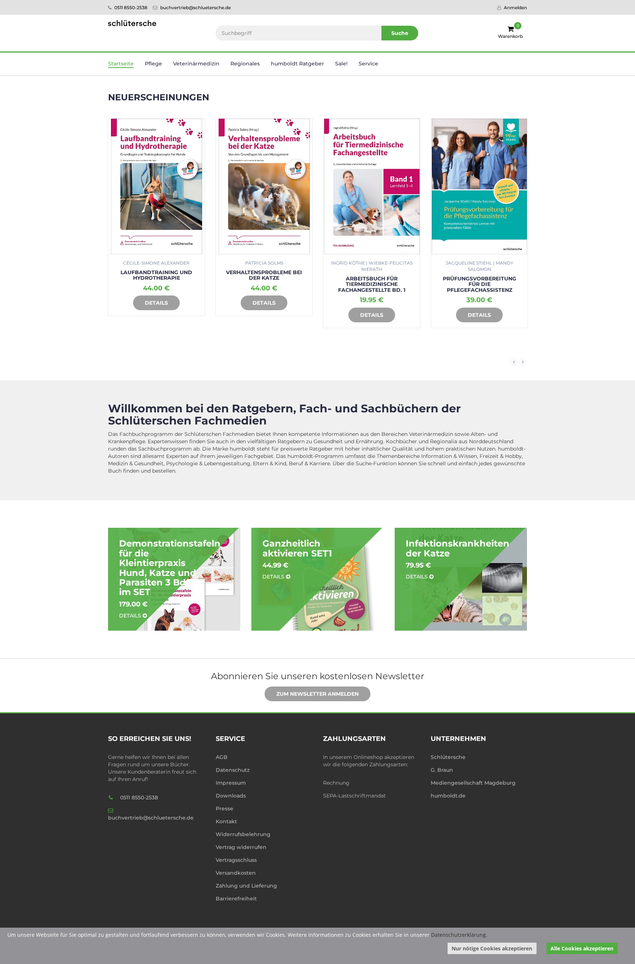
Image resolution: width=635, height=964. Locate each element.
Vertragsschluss (236, 860)
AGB (221, 757)
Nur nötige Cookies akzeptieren (492, 948)
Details (156, 303)
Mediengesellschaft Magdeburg (473, 783)
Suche (399, 33)
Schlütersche (448, 757)
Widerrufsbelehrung (243, 834)
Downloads (231, 795)
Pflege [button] (153, 63)
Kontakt (226, 821)
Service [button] (368, 63)
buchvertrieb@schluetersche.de (195, 7)
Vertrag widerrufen (241, 847)
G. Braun (442, 770)
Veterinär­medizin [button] (196, 63)
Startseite (121, 63)
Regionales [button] (245, 63)
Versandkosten (236, 873)
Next (522, 362)
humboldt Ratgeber (297, 63)
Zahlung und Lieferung (246, 885)
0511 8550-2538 (130, 7)
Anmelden (515, 7)
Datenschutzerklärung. (459, 934)
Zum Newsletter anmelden (317, 694)
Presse (224, 808)
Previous (513, 362)
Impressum (231, 783)
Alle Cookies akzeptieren (581, 948)
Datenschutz (233, 770)
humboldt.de (448, 795)
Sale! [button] (341, 63)
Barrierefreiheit (236, 898)
